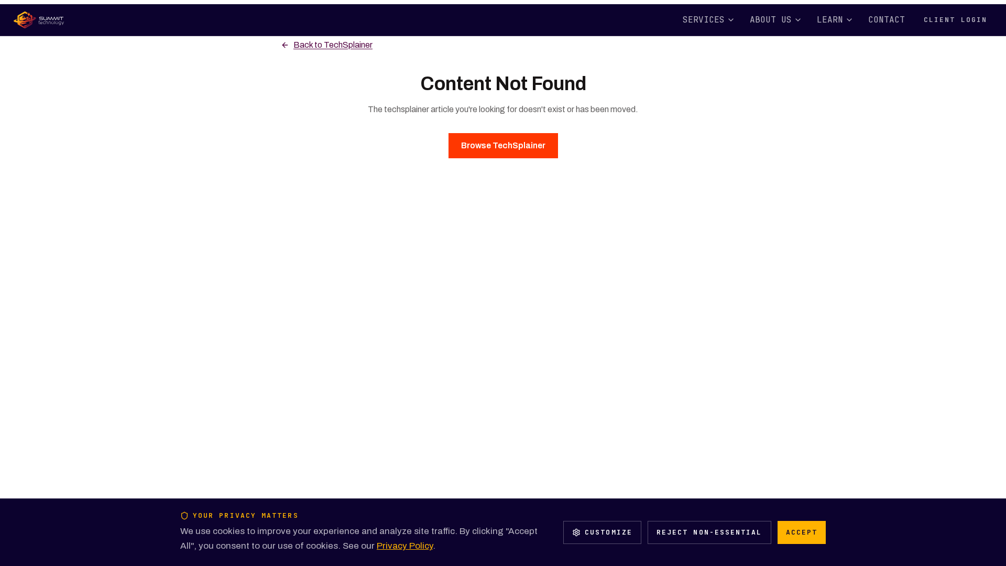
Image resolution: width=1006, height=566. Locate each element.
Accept (801, 532)
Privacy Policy (405, 546)
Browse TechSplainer (503, 145)
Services (704, 19)
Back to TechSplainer (333, 44)
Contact (886, 19)
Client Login (955, 19)
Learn (830, 19)
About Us (771, 19)
